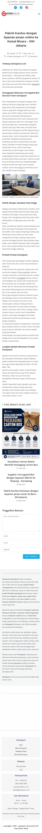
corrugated (21, 278)
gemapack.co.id (17, 579)
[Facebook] (21, 7)
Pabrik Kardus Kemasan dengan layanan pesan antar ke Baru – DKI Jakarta (21, 494)
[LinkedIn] (15, 7)
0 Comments (33, 56)
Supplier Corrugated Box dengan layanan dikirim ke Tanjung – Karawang (21, 477)
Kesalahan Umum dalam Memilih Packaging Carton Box (21, 463)
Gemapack (35, 84)
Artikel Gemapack (14, 56)
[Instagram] (26, 7)
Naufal (13, 53)
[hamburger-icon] (39, 14)
